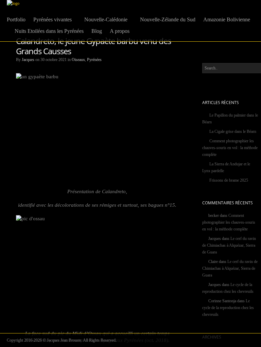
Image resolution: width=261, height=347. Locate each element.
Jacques (28, 59)
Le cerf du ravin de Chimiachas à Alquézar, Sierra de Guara (229, 245)
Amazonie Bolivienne (226, 19)
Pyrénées (94, 59)
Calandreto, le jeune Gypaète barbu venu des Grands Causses (93, 46)
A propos (119, 31)
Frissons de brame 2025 (228, 180)
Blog (96, 31)
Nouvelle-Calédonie (105, 19)
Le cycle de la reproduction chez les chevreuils (228, 308)
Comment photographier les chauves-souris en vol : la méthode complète (230, 148)
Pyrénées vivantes (52, 19)
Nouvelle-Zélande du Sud (167, 19)
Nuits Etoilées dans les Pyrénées (49, 31)
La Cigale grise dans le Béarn (232, 131)
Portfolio (16, 19)
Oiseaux (78, 59)
